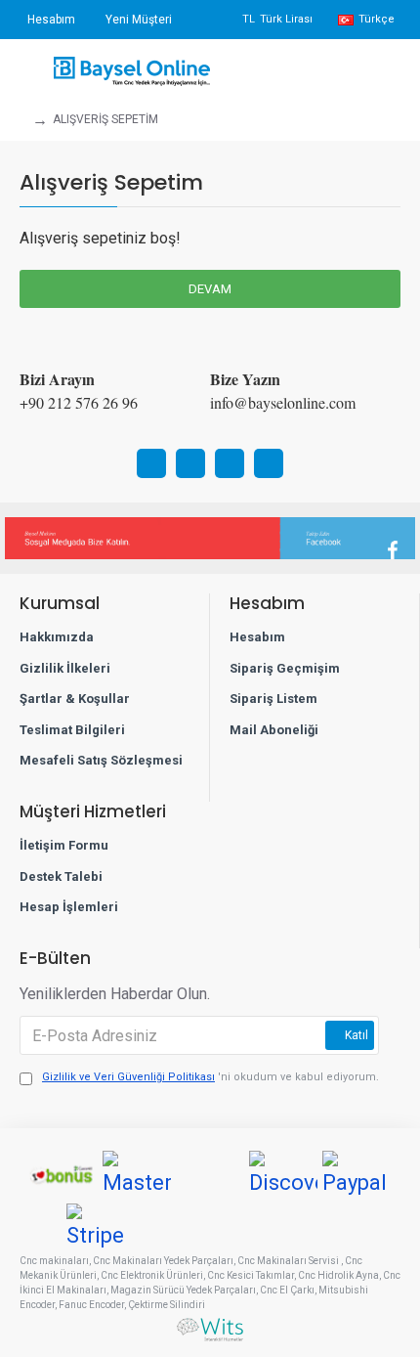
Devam (210, 289)
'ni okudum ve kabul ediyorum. (210, 1077)
